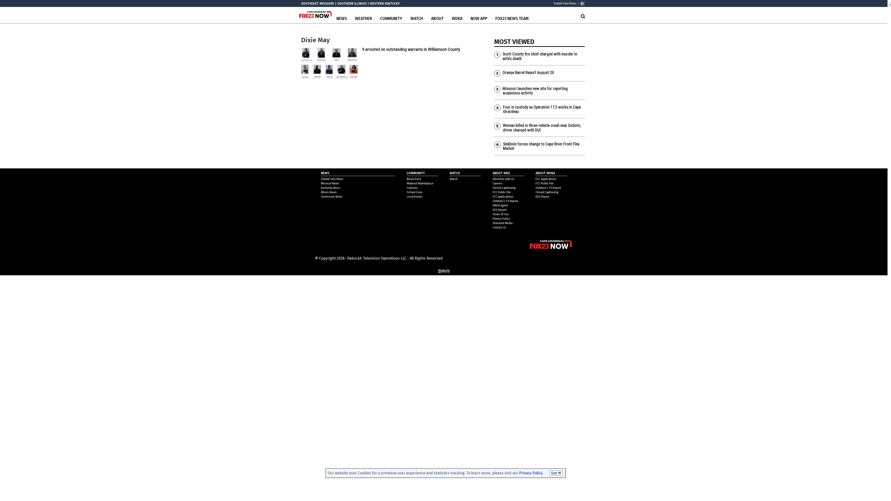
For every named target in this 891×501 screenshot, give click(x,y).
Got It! (556, 473)
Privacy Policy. (531, 473)
